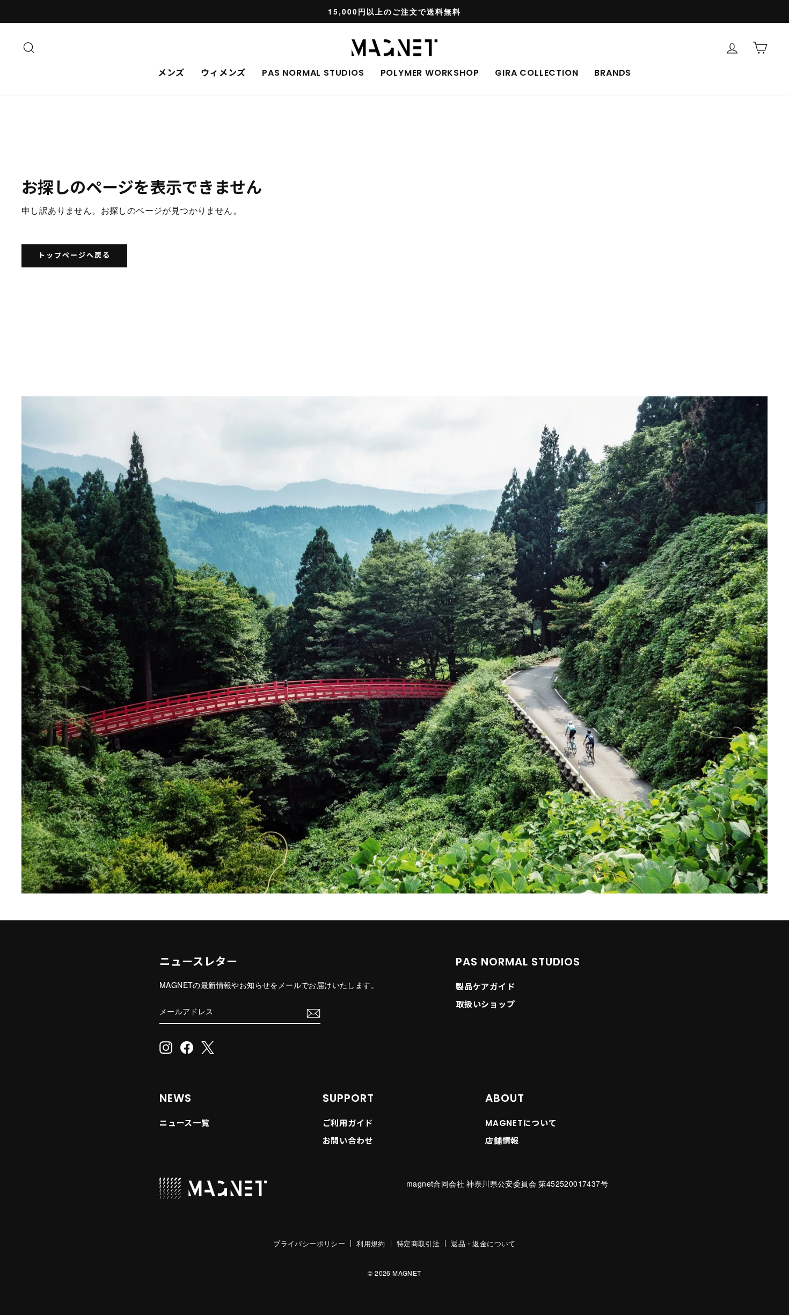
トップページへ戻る (74, 255)
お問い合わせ (348, 1140)
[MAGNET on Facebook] (186, 1047)
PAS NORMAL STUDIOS (313, 73)
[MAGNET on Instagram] (165, 1047)
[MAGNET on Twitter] (207, 1047)
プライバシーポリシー (309, 1243)
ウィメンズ (223, 73)
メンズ (171, 73)
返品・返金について (483, 1243)
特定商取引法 (418, 1243)
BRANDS (612, 73)
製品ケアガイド (485, 986)
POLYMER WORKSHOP (430, 73)
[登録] (313, 1012)
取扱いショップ (485, 1004)
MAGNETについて (521, 1123)
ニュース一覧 (184, 1123)
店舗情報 (502, 1140)
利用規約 (370, 1243)
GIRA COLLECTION (536, 73)
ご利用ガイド (348, 1123)
